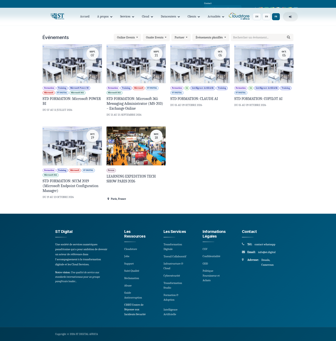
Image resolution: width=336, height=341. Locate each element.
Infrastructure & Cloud (173, 266)
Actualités (214, 16)
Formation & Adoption (171, 297)
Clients (192, 16)
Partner (180, 37)
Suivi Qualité (131, 270)
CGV (205, 249)
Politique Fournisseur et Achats (211, 275)
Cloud (145, 16)
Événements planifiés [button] (209, 37)
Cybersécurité (172, 275)
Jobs (126, 256)
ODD (205, 263)
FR (276, 16)
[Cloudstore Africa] (238, 17)
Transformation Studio (173, 285)
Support (129, 263)
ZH (256, 16)
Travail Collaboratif (175, 256)
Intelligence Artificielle (171, 312)
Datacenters (168, 16)
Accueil (84, 16)
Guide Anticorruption (133, 295)
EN (266, 16)
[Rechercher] (288, 37)
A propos (102, 16)
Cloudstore (130, 249)
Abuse (128, 285)
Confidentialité (211, 256)
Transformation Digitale (173, 247)
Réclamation (131, 278)
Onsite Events (155, 37)
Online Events (126, 37)
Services (125, 16)
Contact (208, 3)
